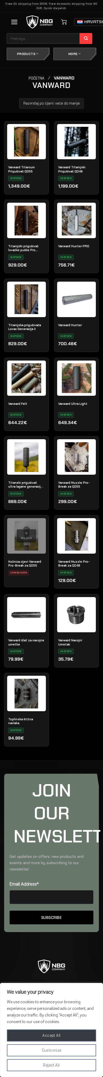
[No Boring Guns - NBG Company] (39, 22)
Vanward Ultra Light (72, 404)
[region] (51, 1030)
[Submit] (86, 38)
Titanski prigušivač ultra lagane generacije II (25, 484)
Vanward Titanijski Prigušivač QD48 (71, 169)
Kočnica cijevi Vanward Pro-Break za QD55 (24, 563)
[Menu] (14, 22)
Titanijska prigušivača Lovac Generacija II (24, 327)
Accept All (51, 1035)
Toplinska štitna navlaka (20, 721)
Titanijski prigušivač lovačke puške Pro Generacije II (23, 248)
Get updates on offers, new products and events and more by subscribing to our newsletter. (47, 863)
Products (26, 54)
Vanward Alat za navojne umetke (26, 642)
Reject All (51, 1065)
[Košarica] (64, 22)
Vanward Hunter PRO (73, 246)
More (73, 54)
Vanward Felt (17, 404)
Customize (52, 1050)
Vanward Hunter (70, 325)
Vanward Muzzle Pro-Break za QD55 (74, 484)
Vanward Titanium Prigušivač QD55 (21, 169)
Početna (36, 78)
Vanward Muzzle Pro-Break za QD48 (74, 563)
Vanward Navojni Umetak (70, 642)
